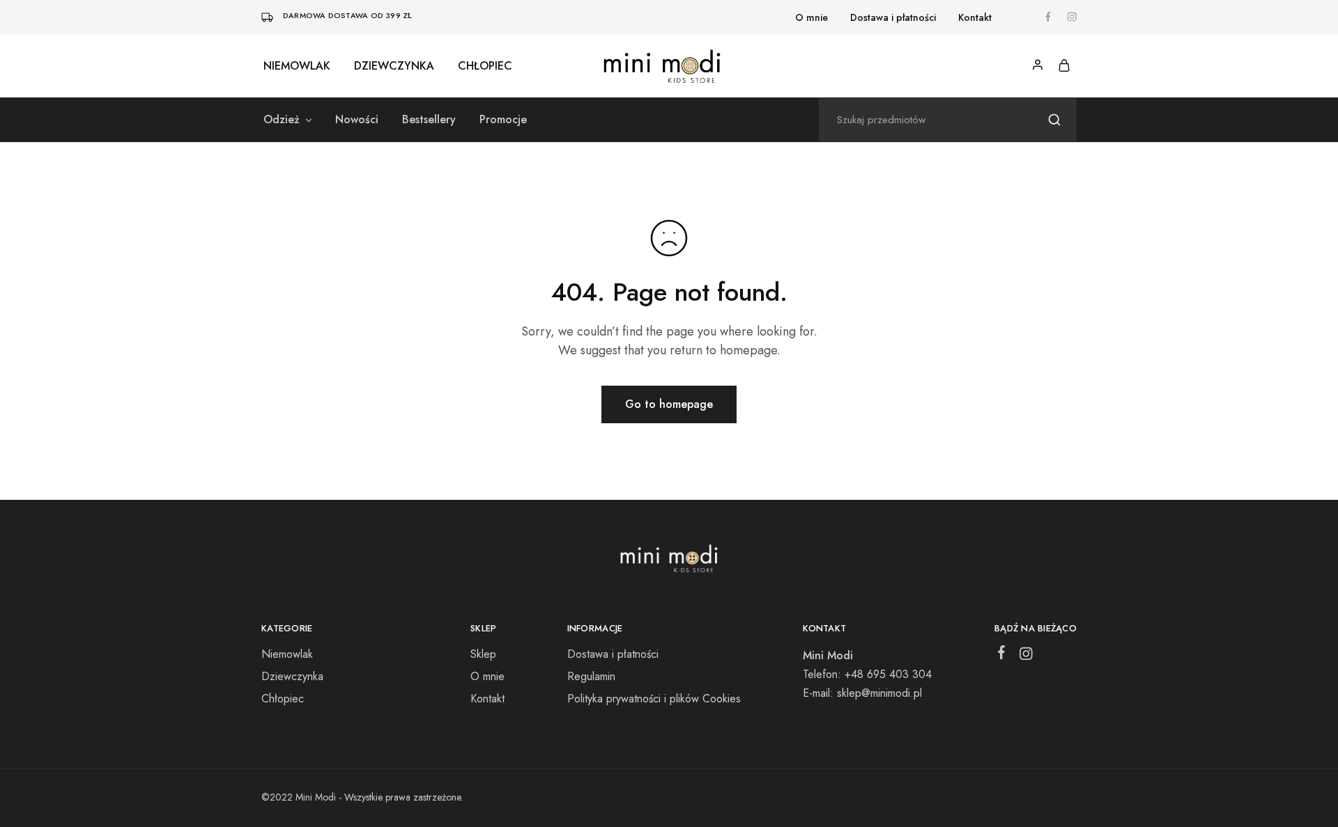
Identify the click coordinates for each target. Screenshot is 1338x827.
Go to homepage (669, 404)
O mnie (811, 17)
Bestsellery (429, 119)
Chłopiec (485, 66)
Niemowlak (296, 66)
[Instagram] (1026, 656)
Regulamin (591, 676)
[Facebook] (1002, 655)
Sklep (483, 654)
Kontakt (975, 17)
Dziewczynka (394, 66)
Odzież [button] (281, 119)
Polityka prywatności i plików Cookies (654, 699)
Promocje (503, 119)
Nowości (356, 119)
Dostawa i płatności (893, 17)
